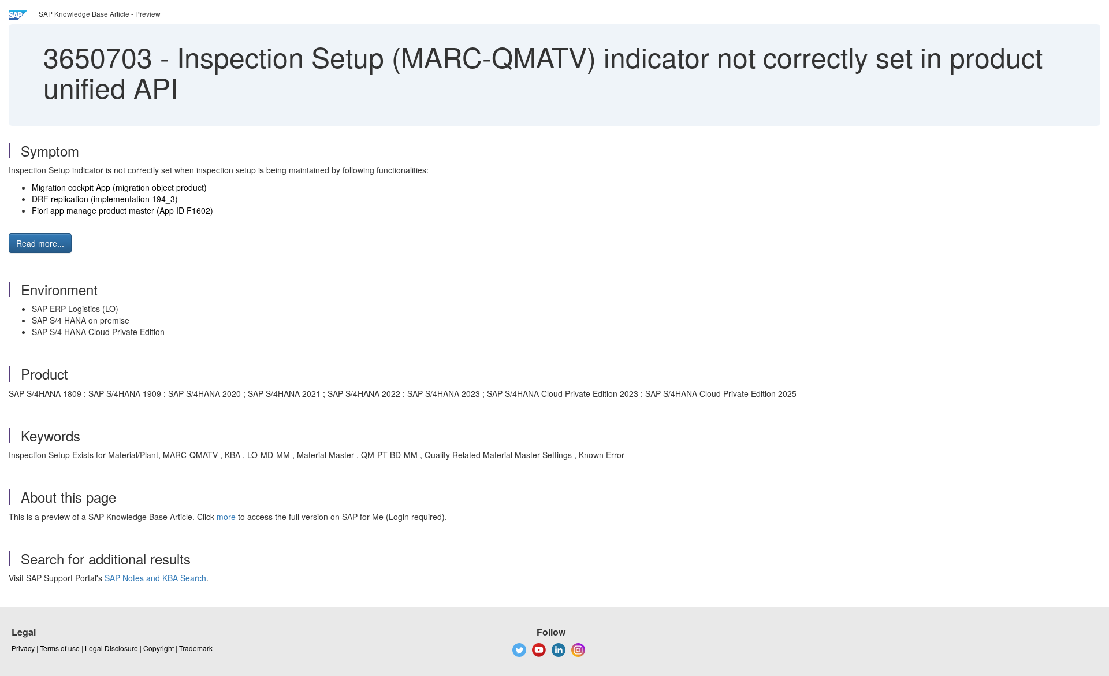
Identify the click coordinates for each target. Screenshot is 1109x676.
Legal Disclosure (111, 648)
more (226, 516)
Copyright (158, 648)
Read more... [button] (40, 243)
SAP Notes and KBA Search (155, 578)
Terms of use (60, 648)
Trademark (196, 648)
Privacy (23, 648)
